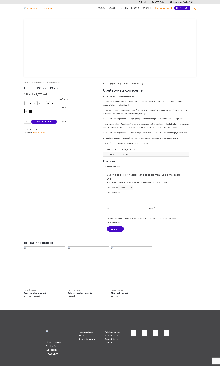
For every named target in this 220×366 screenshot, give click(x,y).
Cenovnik (147, 8)
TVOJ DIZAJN (182, 8)
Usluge (112, 8)
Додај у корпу (44, 121)
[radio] (26, 103)
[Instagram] (133, 333)
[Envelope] (166, 333)
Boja (64, 107)
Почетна (27, 83)
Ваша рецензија (114, 192)
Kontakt (135, 8)
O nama (124, 8)
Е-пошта (151, 208)
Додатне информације (119, 84)
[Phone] (155, 333)
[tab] (105, 83)
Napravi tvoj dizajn (38, 83)
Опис (105, 84)
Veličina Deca (64, 99)
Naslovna (101, 8)
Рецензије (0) (137, 84)
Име (109, 208)
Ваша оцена (112, 187)
